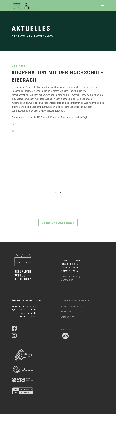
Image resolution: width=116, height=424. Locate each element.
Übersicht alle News (58, 222)
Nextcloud (66, 330)
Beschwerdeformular (72, 306)
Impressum (66, 312)
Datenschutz (67, 317)
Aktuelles (31, 28)
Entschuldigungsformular (75, 300)
